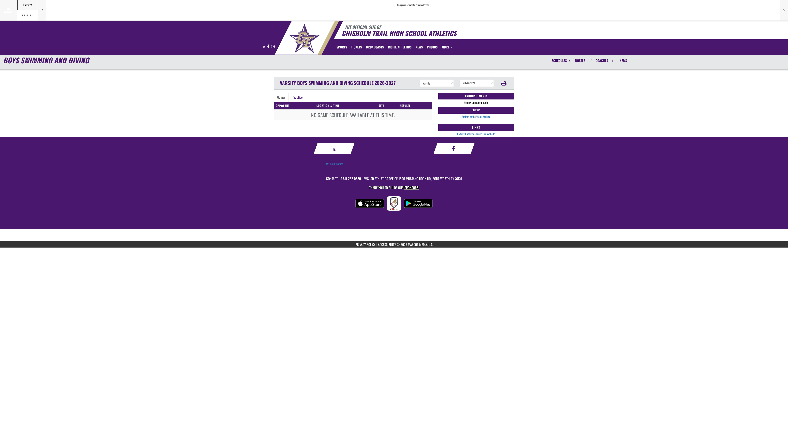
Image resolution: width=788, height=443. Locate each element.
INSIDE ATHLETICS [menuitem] (399, 47)
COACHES (602, 60)
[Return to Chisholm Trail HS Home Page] (304, 38)
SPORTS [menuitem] (342, 47)
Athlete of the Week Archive (476, 116)
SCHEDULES (559, 60)
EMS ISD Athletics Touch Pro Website (476, 134)
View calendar (422, 5)
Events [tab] (28, 5)
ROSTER (580, 60)
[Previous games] (42, 10)
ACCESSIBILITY (387, 244)
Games (281, 97)
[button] (503, 83)
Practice (297, 97)
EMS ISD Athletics (334, 164)
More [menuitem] (446, 47)
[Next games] (784, 10)
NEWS (623, 60)
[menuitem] (356, 47)
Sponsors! (411, 187)
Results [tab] (27, 15)
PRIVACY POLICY (365, 244)
